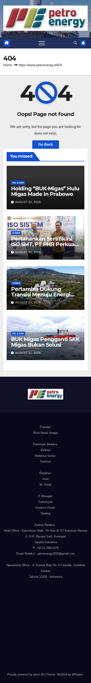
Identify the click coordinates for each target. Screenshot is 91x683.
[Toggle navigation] (42, 43)
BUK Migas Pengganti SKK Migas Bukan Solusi (45, 342)
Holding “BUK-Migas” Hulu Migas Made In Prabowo (45, 191)
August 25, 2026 (28, 202)
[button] (75, 43)
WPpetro (77, 674)
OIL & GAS (18, 182)
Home (7, 65)
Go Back (45, 144)
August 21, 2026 (28, 252)
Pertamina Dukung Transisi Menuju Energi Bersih (40, 294)
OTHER (16, 233)
